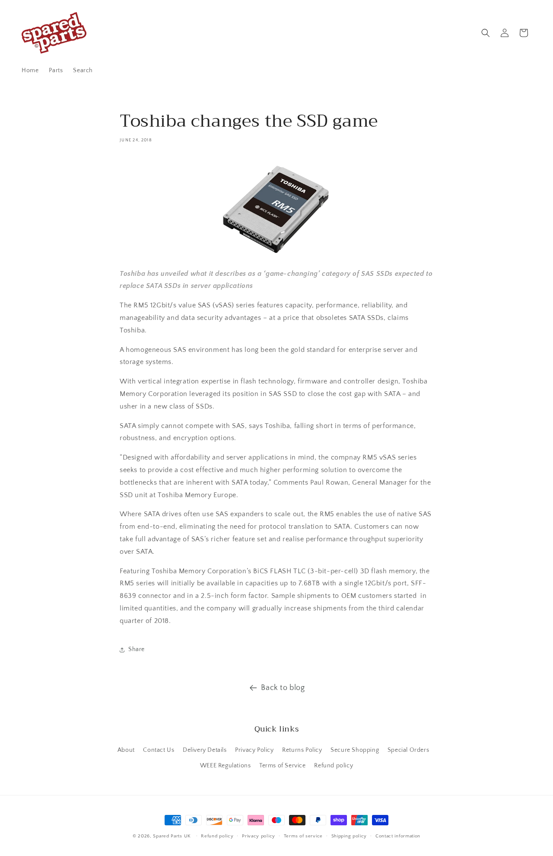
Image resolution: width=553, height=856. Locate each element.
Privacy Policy (254, 750)
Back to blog (283, 688)
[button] (485, 32)
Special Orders (408, 750)
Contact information (397, 836)
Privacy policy (258, 836)
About (126, 750)
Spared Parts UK (172, 836)
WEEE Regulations (225, 765)
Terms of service (303, 836)
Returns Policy (302, 750)
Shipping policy (349, 836)
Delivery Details (205, 750)
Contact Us (158, 750)
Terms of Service (282, 765)
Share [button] (136, 649)
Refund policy (333, 765)
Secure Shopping (355, 750)
